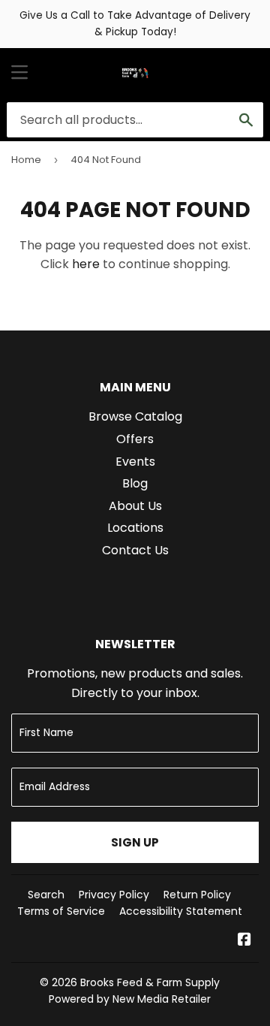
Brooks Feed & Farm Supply (150, 982)
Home (26, 159)
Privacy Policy (114, 894)
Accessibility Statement (180, 911)
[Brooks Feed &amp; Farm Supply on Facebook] (244, 940)
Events (135, 461)
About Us (135, 506)
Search (46, 894)
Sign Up (135, 842)
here (86, 264)
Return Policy (197, 894)
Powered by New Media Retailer (130, 998)
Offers (135, 439)
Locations (135, 527)
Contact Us (135, 550)
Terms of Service (61, 911)
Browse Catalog (135, 416)
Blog (135, 483)
